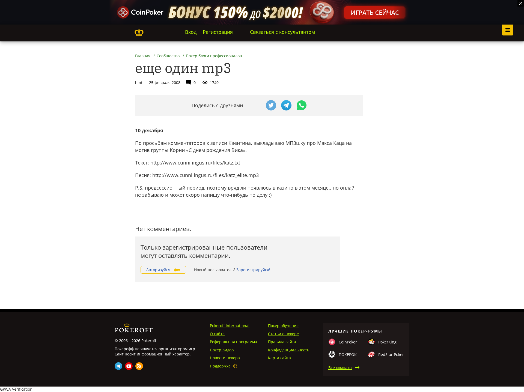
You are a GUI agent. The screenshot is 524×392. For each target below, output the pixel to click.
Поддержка (220, 366)
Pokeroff (139, 32)
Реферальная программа (233, 341)
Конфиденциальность (288, 349)
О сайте (217, 333)
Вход (190, 32)
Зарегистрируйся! (253, 269)
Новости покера (225, 357)
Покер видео (222, 349)
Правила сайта (282, 341)
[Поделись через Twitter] (271, 105)
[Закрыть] (520, 3)
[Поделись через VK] (256, 105)
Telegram (118, 366)
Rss (139, 366)
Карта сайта (279, 357)
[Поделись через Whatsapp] (301, 105)
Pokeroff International (229, 325)
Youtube (129, 366)
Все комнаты (340, 367)
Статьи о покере (283, 333)
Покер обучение (283, 325)
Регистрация (218, 32)
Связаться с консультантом (282, 32)
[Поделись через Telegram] (286, 105)
